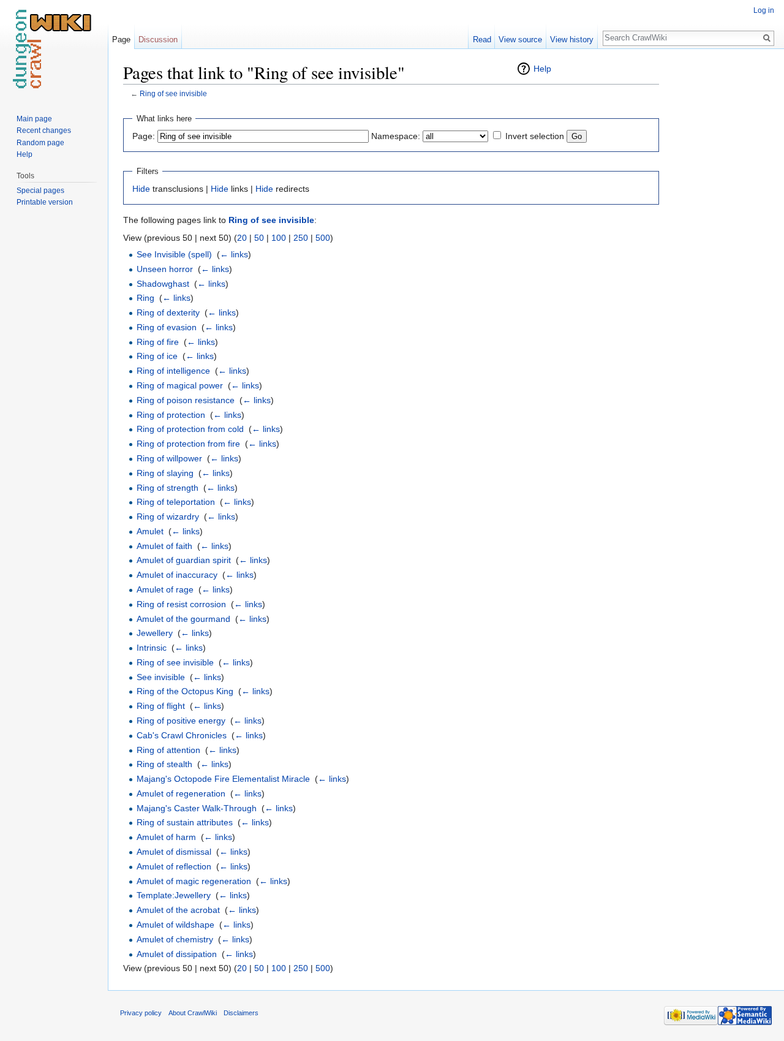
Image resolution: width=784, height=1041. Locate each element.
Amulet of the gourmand (183, 619)
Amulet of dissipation (177, 954)
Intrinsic (152, 648)
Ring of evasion (167, 327)
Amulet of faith (164, 546)
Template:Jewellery (174, 895)
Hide (141, 189)
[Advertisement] (720, 245)
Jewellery (155, 633)
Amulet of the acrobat (178, 910)
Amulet (150, 531)
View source (520, 39)
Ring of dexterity (168, 312)
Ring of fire (158, 342)
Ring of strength (167, 488)
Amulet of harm (166, 837)
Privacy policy (141, 1012)
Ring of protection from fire (188, 444)
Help (542, 69)
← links (234, 254)
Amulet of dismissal (174, 852)
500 (322, 238)
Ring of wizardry (168, 516)
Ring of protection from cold (190, 429)
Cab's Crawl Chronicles (182, 735)
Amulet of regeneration (181, 793)
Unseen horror (165, 269)
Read (482, 39)
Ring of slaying (165, 473)
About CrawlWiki (192, 1012)
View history (572, 39)
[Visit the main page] (54, 49)
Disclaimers (241, 1012)
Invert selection (534, 136)
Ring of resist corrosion (181, 604)
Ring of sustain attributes (185, 822)
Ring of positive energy (181, 720)
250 (300, 238)
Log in (763, 10)
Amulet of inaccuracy (177, 575)
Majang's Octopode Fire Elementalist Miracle (223, 779)
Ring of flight (161, 706)
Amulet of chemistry (175, 939)
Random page (40, 142)
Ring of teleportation (176, 502)
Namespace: (395, 136)
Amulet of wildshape (175, 924)
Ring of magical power (180, 385)
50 (259, 238)
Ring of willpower (169, 458)
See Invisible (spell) (174, 254)
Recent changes (44, 130)
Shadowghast (163, 284)
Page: (143, 136)
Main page (34, 119)
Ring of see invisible (173, 93)
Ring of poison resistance (186, 400)
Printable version (45, 202)
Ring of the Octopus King (185, 691)
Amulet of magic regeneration (194, 881)
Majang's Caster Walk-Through (197, 808)
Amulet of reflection (174, 866)
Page (121, 39)
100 (278, 238)
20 (242, 238)
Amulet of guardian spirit (184, 560)
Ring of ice (157, 356)
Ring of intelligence (173, 371)
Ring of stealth (164, 764)
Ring (145, 298)
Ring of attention (168, 750)
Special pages (40, 190)
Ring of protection (171, 415)
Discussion (158, 39)
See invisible (161, 677)
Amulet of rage (165, 589)
